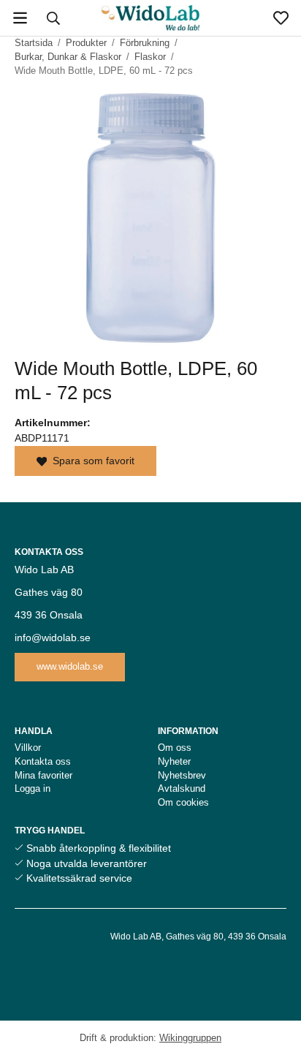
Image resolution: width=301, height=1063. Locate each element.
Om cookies (183, 802)
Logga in (32, 788)
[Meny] (20, 18)
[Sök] (53, 18)
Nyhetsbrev (182, 775)
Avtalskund (181, 788)
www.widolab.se (70, 666)
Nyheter (174, 761)
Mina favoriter (43, 775)
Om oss (174, 747)
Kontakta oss (43, 761)
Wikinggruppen (190, 1037)
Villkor (28, 747)
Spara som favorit (90, 460)
